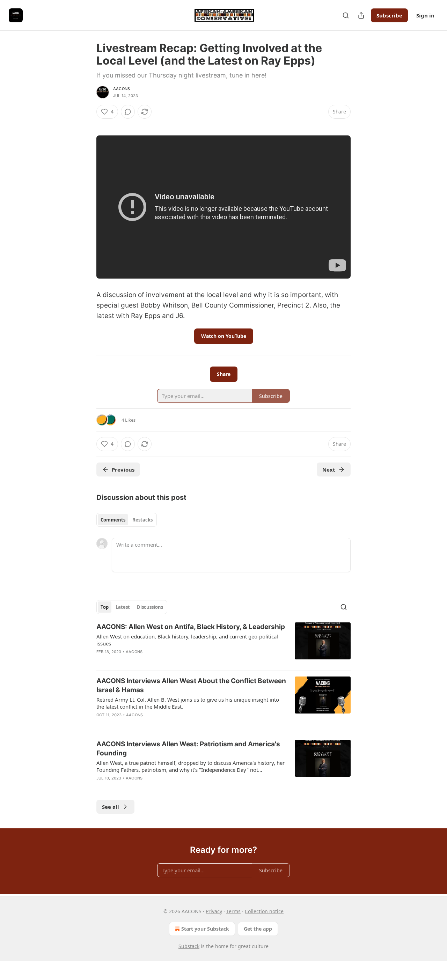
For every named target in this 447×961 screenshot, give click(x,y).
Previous (123, 469)
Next (328, 469)
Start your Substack (205, 928)
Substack (188, 946)
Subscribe (389, 15)
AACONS (121, 88)
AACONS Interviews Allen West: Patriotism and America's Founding (188, 748)
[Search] (346, 15)
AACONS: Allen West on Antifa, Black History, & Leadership (190, 627)
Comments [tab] (113, 520)
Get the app (258, 928)
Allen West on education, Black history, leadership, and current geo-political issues (187, 640)
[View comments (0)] (128, 112)
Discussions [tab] (150, 607)
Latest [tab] (123, 607)
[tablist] (126, 520)
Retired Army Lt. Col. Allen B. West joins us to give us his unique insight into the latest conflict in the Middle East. (187, 703)
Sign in (425, 15)
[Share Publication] (361, 15)
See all (110, 806)
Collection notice (264, 911)
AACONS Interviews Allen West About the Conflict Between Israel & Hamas (191, 685)
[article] (223, 644)
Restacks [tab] (142, 520)
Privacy (214, 911)
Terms (233, 911)
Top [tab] (105, 607)
